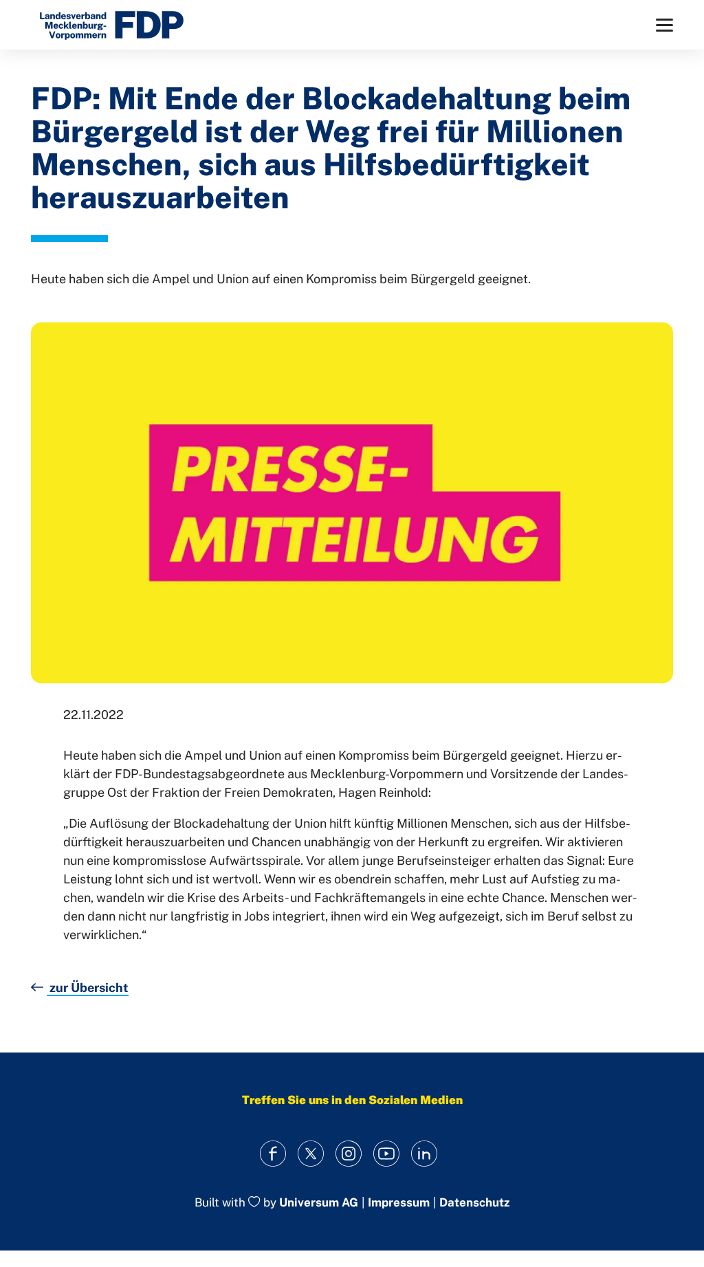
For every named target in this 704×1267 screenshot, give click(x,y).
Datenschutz (474, 1202)
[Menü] (664, 25)
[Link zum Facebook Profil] (273, 1153)
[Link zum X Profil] (311, 1153)
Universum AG (318, 1203)
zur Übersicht (88, 987)
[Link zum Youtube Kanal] (386, 1153)
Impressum (399, 1202)
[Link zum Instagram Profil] (348, 1153)
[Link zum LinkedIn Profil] (424, 1153)
